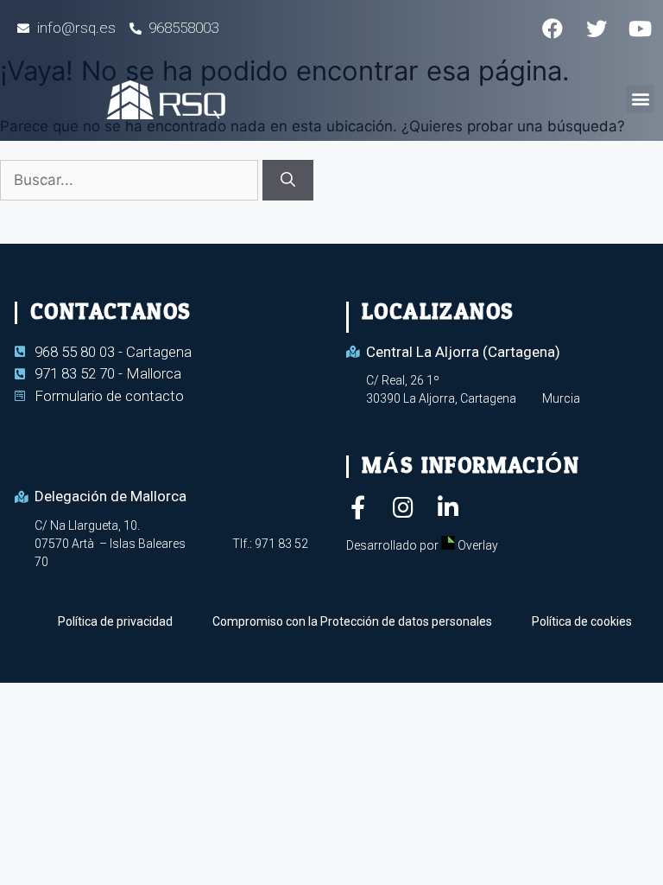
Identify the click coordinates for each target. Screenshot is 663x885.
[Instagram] (402, 507)
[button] (640, 99)
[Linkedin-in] (447, 507)
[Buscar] (287, 180)
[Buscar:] (131, 179)
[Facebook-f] (357, 507)
